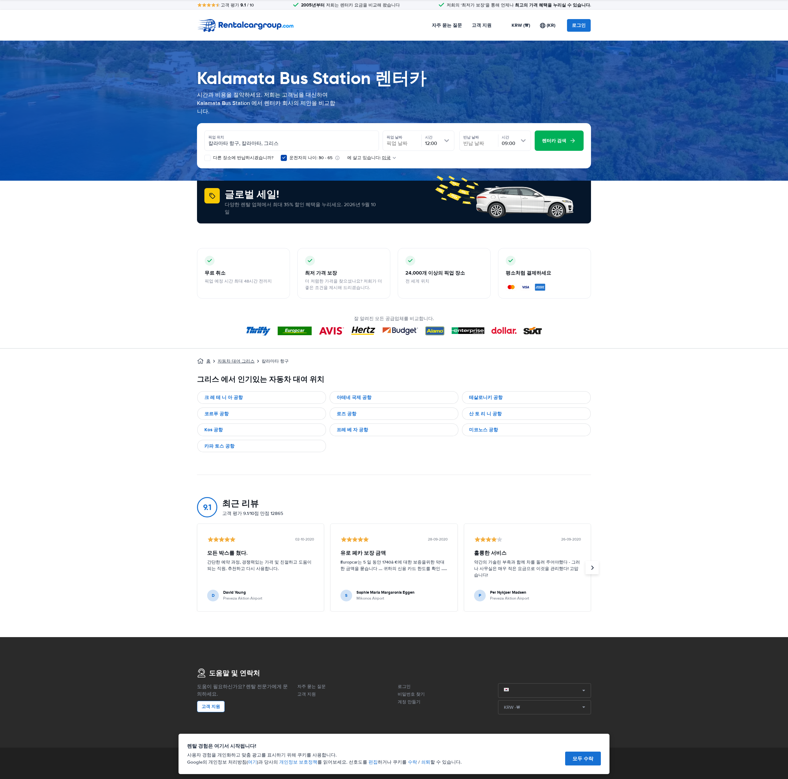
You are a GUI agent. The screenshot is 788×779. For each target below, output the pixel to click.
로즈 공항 (346, 413)
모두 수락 (583, 758)
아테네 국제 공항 (354, 397)
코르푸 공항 (216, 413)
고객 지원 (482, 25)
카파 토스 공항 (219, 446)
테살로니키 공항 (486, 397)
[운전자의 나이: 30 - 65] (284, 158)
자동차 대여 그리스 (236, 361)
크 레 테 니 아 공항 (223, 397)
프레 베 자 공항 (352, 429)
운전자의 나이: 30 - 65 (310, 157)
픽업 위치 (216, 137)
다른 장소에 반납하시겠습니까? (242, 157)
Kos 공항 (213, 429)
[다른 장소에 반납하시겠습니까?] (207, 158)
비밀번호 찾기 (411, 694)
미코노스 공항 (483, 429)
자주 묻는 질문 (447, 25)
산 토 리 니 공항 (485, 413)
